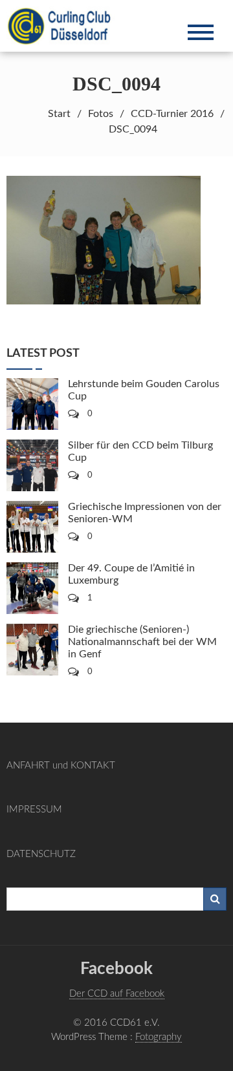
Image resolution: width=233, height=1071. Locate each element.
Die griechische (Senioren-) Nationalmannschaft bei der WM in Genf (142, 641)
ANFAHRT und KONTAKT (60, 765)
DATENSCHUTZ (41, 854)
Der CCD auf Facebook (116, 994)
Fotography (158, 1037)
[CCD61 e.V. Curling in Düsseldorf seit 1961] (66, 25)
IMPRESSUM (34, 809)
